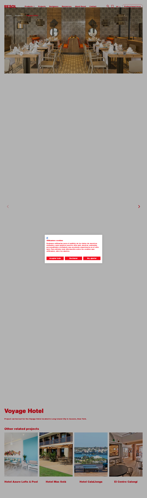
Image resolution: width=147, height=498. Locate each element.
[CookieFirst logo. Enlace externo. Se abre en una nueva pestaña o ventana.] (47, 238)
